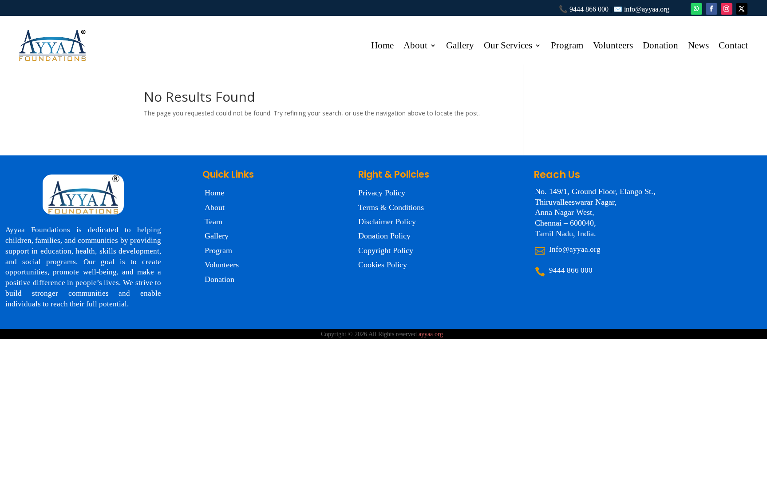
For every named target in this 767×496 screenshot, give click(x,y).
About (415, 46)
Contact (733, 46)
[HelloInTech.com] (446, 334)
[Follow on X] (741, 9)
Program (567, 46)
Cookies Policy (382, 264)
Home (382, 46)
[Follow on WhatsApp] (696, 9)
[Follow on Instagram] (726, 9)
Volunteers (613, 46)
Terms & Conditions (391, 207)
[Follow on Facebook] (711, 9)
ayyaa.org (431, 334)
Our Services (508, 46)
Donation (660, 46)
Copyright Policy (385, 250)
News (698, 46)
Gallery (460, 46)
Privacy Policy (381, 192)
